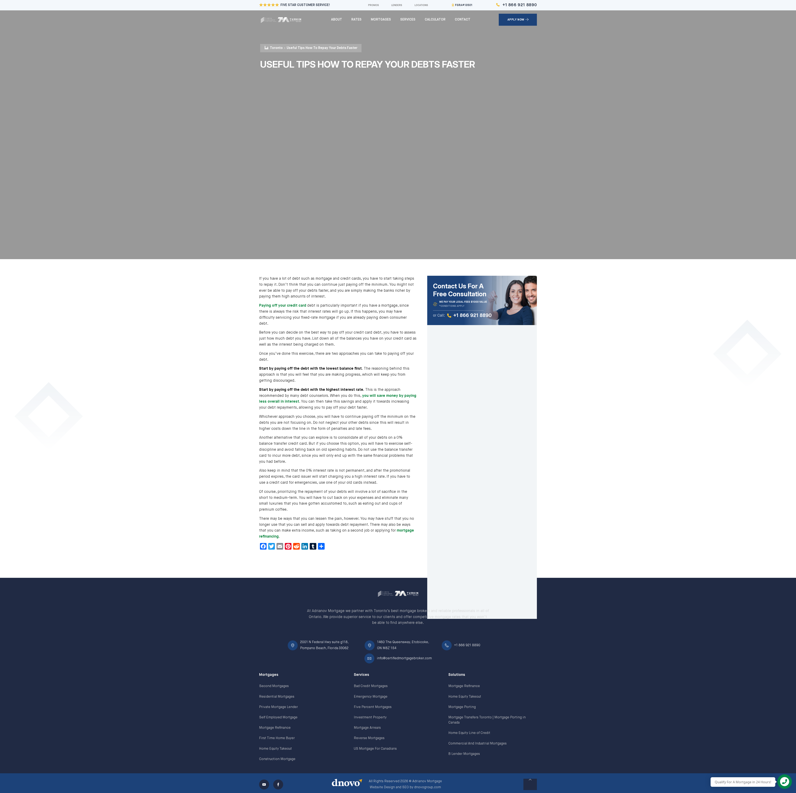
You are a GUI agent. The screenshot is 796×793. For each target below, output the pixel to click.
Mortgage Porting (462, 707)
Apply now (515, 19)
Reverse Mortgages (369, 738)
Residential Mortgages (276, 696)
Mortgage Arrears (367, 728)
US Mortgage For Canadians (375, 748)
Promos (373, 5)
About (336, 19)
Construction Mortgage (277, 759)
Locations (421, 5)
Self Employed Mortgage (278, 717)
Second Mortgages (274, 686)
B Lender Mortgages (464, 754)
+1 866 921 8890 (519, 5)
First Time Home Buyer (277, 738)
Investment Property (370, 717)
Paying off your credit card (282, 305)
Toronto (276, 48)
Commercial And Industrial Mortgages (477, 743)
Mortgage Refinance (275, 728)
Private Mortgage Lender (278, 707)
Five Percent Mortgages (373, 707)
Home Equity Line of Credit (469, 733)
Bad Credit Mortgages (371, 686)
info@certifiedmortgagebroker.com (404, 658)
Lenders (396, 5)
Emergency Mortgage (370, 696)
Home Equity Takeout (275, 748)
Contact (462, 19)
